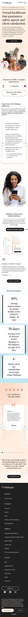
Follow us (10, 588)
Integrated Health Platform (11, 219)
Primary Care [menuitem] (8, 544)
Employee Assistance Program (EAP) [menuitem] (14, 537)
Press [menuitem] (6, 516)
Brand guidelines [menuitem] (9, 523)
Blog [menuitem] (6, 562)
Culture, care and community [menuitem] (12, 519)
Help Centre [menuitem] (8, 573)
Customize (14, 614)
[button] (2, 143)
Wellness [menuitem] (7, 548)
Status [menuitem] (6, 577)
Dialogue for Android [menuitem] (10, 569)
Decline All (20, 610)
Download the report (14, 476)
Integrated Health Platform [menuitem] (11, 533)
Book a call (14, 41)
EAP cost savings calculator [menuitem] (12, 552)
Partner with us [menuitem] (8, 498)
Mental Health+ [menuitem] (8, 541)
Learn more (5, 275)
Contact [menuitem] (7, 557)
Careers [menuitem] (7, 512)
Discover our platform (13, 281)
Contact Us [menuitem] (7, 581)
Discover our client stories (14, 93)
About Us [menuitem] (7, 508)
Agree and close (7, 610)
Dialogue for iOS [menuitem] (9, 566)
